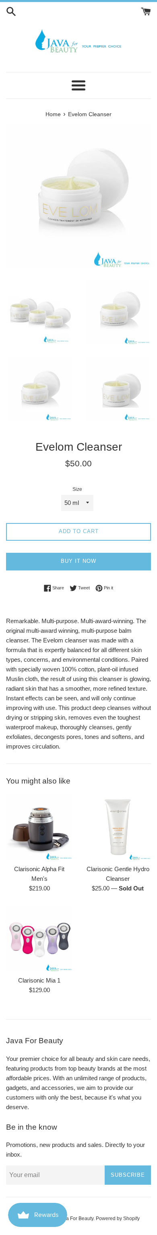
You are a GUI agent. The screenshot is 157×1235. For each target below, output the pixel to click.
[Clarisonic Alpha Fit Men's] (39, 827)
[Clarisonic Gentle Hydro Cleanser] (118, 827)
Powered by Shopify (118, 1218)
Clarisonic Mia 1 (39, 980)
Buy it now (78, 561)
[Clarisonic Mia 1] (39, 938)
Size (77, 489)
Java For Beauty (75, 1218)
